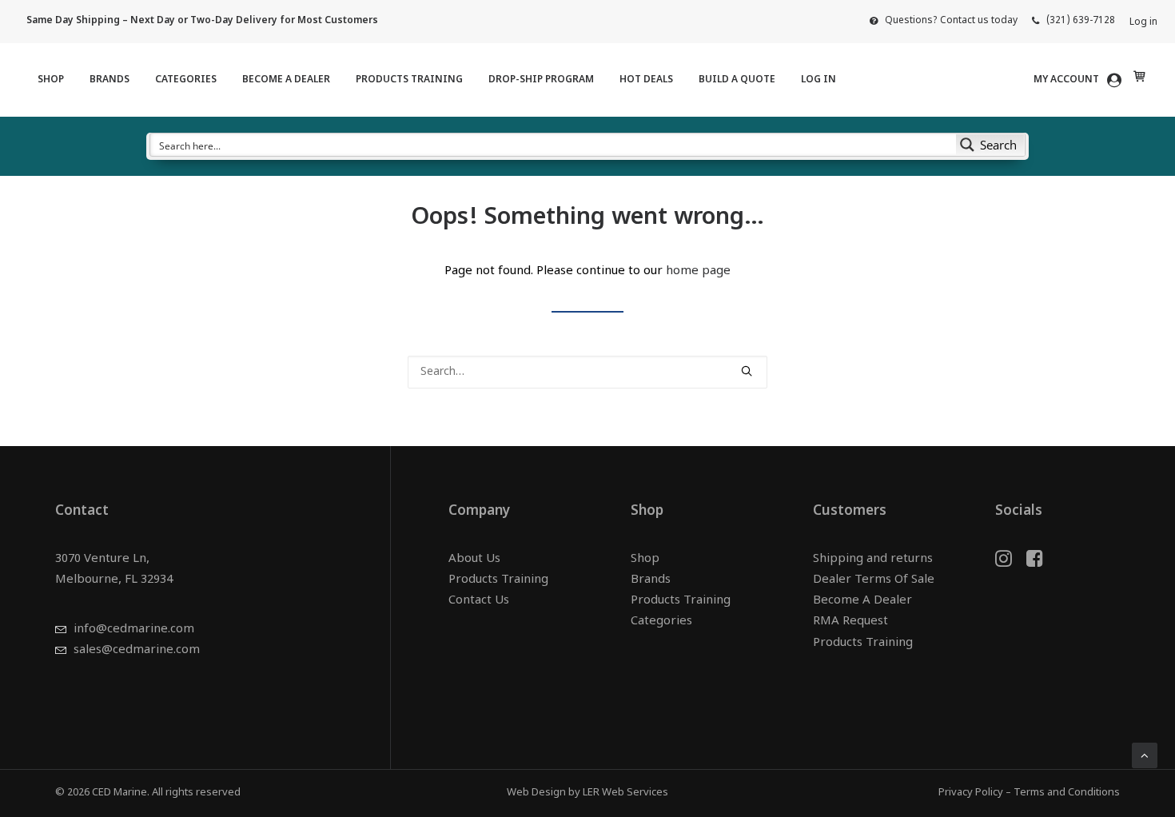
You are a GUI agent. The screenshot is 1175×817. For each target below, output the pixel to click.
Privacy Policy (970, 792)
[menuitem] (943, 21)
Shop (51, 80)
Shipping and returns (873, 559)
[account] (1080, 80)
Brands (109, 80)
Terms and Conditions (1067, 792)
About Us (474, 559)
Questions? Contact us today (951, 20)
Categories (186, 80)
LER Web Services (625, 792)
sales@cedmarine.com (137, 650)
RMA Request (850, 621)
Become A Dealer (286, 80)
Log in (1143, 22)
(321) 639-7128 (1080, 20)
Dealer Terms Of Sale (873, 580)
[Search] (587, 372)
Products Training (409, 80)
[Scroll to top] (1144, 755)
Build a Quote (737, 80)
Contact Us (478, 600)
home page (698, 271)
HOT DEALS (646, 80)
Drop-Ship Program (541, 80)
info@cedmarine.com (134, 629)
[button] (746, 371)
